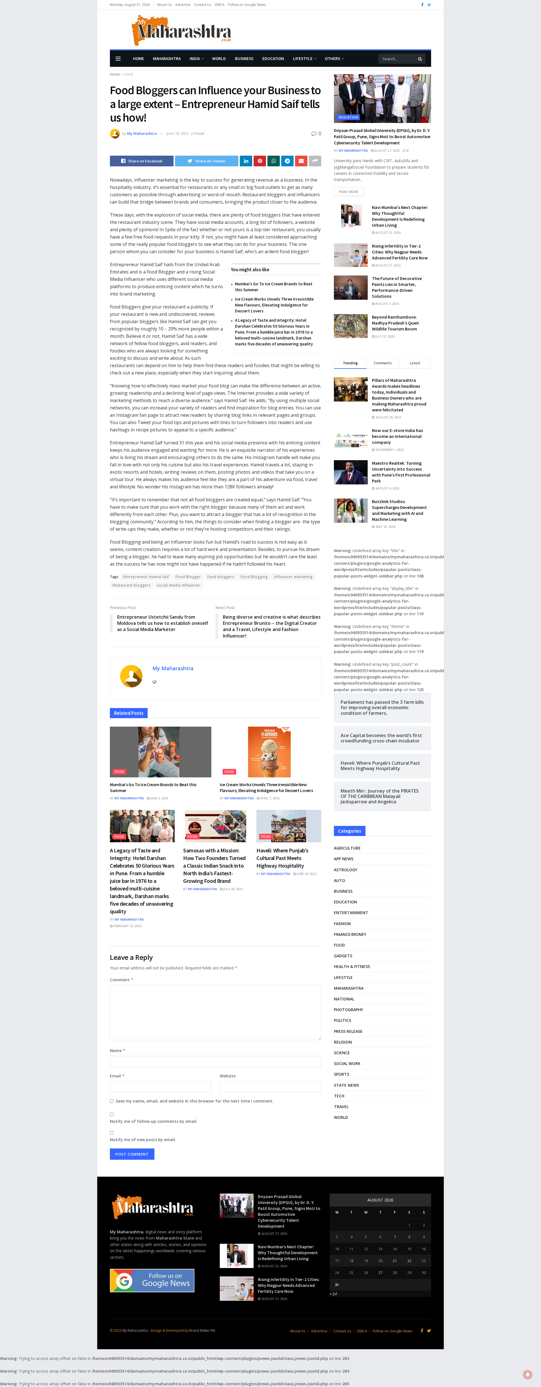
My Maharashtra (142, 133)
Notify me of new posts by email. (143, 1139)
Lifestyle (302, 58)
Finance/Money (350, 934)
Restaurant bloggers (131, 585)
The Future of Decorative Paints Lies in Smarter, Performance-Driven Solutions (397, 287)
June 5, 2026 (158, 798)
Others (332, 58)
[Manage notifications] (527, 1374)
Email (117, 1076)
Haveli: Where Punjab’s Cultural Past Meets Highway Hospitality (282, 858)
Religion (343, 1042)
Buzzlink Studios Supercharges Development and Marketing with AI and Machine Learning (399, 510)
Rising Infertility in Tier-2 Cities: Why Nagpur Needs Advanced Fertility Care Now (400, 252)
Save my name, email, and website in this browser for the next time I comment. (195, 1101)
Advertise (182, 4)
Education (273, 58)
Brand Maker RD (202, 1330)
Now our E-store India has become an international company (397, 436)
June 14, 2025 (306, 874)
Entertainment (351, 912)
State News (346, 1085)
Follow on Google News (247, 4)
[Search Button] (420, 59)
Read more (348, 191)
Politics (342, 1020)
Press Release (348, 1031)
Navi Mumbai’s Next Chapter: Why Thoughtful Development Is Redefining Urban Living (400, 216)
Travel (341, 1106)
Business (244, 58)
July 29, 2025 (233, 889)
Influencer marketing (293, 576)
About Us (164, 4)
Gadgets (343, 955)
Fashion (342, 923)
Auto (339, 880)
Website (228, 1076)
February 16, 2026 (126, 926)
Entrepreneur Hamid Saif (146, 576)
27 (380, 1272)
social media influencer (178, 585)
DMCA (220, 4)
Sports (341, 1074)
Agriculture (347, 848)
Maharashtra (167, 58)
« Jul (333, 1293)
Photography (348, 1009)
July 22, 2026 (384, 336)
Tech (339, 1096)
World (219, 58)
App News (343, 858)
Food (128, 74)
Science (342, 1052)
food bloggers (220, 576)
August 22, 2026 (387, 232)
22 (409, 1260)
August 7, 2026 (386, 303)
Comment (122, 979)
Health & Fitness (352, 966)
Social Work (347, 1063)
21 (395, 1260)
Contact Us (202, 4)
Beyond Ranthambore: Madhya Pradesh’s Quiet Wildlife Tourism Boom (395, 323)
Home (138, 58)
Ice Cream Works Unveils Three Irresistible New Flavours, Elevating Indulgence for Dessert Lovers (274, 305)
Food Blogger (188, 576)
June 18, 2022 (178, 133)
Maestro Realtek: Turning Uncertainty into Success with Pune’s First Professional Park (401, 472)
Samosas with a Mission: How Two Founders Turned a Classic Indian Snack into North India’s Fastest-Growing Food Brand (214, 865)
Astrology (345, 869)
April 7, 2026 (269, 798)
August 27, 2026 (386, 150)
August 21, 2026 (387, 265)
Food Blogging (254, 576)
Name (118, 1050)
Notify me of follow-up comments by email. (154, 1121)
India (195, 58)
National (344, 999)
